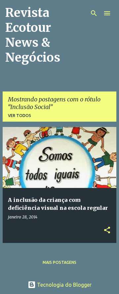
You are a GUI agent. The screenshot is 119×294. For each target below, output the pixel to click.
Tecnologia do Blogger (64, 285)
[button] (107, 230)
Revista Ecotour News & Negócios (32, 35)
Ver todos (19, 115)
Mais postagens (59, 262)
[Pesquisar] (94, 13)
